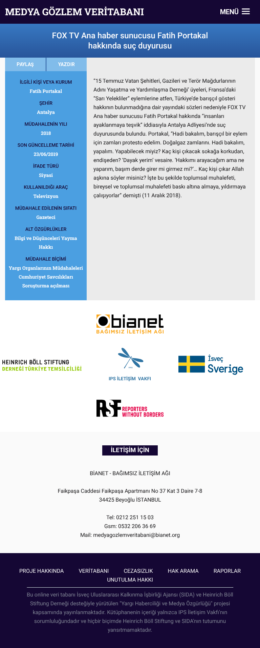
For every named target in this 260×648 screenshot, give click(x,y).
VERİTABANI (94, 571)
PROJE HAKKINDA (41, 571)
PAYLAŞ (25, 64)
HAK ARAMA (183, 571)
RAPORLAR (227, 571)
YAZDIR (66, 64)
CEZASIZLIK (138, 571)
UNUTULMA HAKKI (130, 579)
